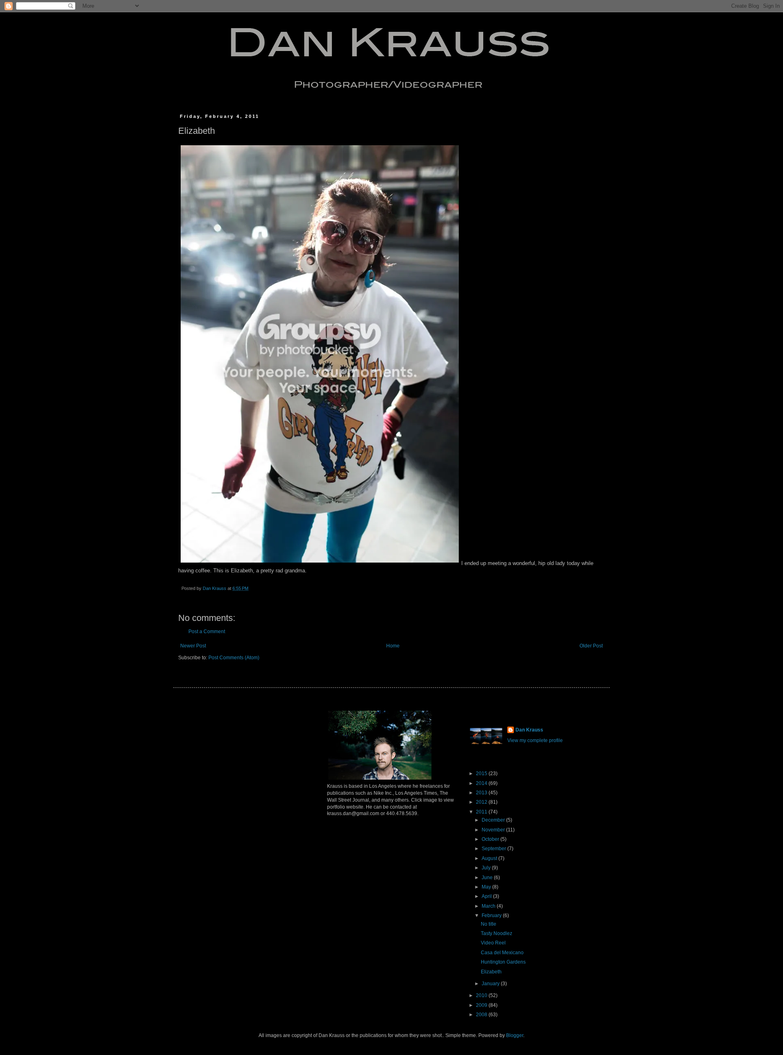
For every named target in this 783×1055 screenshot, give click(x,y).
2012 (482, 802)
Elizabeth (491, 972)
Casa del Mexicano (502, 952)
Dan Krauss (529, 730)
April (487, 896)
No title (488, 924)
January (491, 983)
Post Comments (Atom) (233, 657)
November (494, 830)
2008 (482, 1014)
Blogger (514, 1035)
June (488, 877)
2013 (482, 793)
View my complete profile (535, 740)
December (494, 820)
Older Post (591, 646)
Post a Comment (206, 631)
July (487, 868)
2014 (482, 783)
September (494, 848)
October (491, 839)
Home (393, 646)
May (487, 887)
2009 (482, 1005)
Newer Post (193, 646)
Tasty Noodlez (496, 933)
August (490, 858)
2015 (482, 773)
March (489, 906)
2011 (482, 812)
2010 (482, 995)
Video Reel (493, 943)
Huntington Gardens (503, 962)
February (492, 915)
